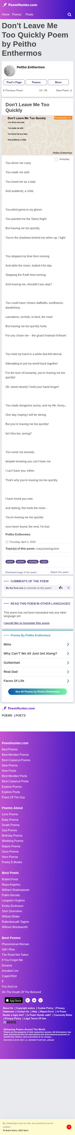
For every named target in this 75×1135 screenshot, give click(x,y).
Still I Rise (8, 949)
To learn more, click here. (16, 1130)
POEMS (7, 715)
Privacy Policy (13, 1018)
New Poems (10, 765)
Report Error (47, 1011)
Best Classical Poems (16, 760)
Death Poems (10, 825)
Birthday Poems (12, 835)
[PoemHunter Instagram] (40, 1000)
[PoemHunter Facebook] (27, 1000)
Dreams (7, 965)
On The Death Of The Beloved (21, 992)
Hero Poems (10, 856)
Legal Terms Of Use (35, 1018)
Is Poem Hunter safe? (39, 1015)
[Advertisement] (37, 1096)
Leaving (33, 561)
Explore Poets (11, 792)
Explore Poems (12, 786)
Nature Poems (11, 846)
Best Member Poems (15, 754)
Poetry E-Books (12, 862)
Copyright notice (25, 1008)
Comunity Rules (63, 1015)
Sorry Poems (10, 851)
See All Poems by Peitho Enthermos (37, 691)
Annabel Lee (10, 970)
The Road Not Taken (15, 954)
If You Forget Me (12, 960)
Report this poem (60, 572)
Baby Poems (10, 819)
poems (20, 561)
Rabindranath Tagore (15, 921)
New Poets (9, 770)
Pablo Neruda (11, 895)
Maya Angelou (11, 884)
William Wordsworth (15, 927)
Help (34, 1011)
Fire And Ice (9, 986)
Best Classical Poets (15, 781)
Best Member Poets (14, 776)
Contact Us (23, 1011)
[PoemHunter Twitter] (34, 1000)
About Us (8, 1008)
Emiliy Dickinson (12, 905)
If (2, 981)
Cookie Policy (45, 1008)
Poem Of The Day (13, 797)
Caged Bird (9, 976)
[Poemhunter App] (14, 1000)
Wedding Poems (12, 840)
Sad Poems (9, 830)
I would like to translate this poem (27, 623)
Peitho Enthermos (31, 67)
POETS (21, 715)
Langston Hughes (13, 900)
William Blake (11, 916)
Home (6, 14)
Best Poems (9, 749)
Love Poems (10, 814)
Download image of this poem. (21, 572)
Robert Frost (10, 879)
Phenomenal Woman (15, 944)
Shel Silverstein (12, 911)
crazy (44, 561)
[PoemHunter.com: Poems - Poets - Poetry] (19, 5)
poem (10, 561)
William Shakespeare (15, 889)
